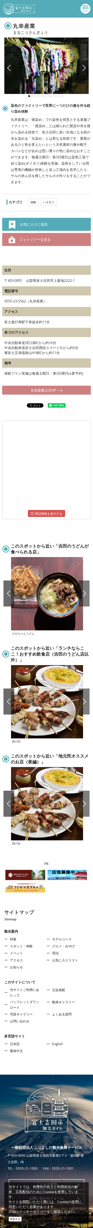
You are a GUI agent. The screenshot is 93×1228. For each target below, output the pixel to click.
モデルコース (62, 939)
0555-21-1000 (27, 1168)
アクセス (16, 960)
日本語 (15, 1044)
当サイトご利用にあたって (24, 992)
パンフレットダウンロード (24, 1005)
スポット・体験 (21, 946)
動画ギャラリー (63, 1002)
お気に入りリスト (65, 960)
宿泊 (55, 953)
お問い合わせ (19, 1021)
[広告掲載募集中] (67, 874)
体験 (33, 202)
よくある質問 (62, 1014)
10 (62, 96)
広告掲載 (58, 990)
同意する (15, 1219)
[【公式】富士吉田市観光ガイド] (19, 8)
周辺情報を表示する (48, 514)
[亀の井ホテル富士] (25, 874)
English (57, 1044)
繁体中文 (16, 1051)
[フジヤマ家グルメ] (25, 887)
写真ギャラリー (21, 1014)
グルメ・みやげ (63, 946)
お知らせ (16, 967)
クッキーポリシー (33, 1211)
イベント (16, 953)
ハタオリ (48, 202)
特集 (13, 939)
